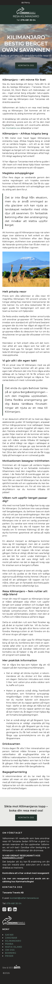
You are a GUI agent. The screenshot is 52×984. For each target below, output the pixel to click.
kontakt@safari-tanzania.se (24, 898)
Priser (9, 956)
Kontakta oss (26, 65)
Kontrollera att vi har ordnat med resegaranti (25, 873)
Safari (9, 935)
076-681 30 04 (28, 20)
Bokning (10, 953)
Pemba (9, 944)
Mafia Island (13, 947)
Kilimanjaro (13, 941)
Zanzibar (11, 938)
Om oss (10, 950)
